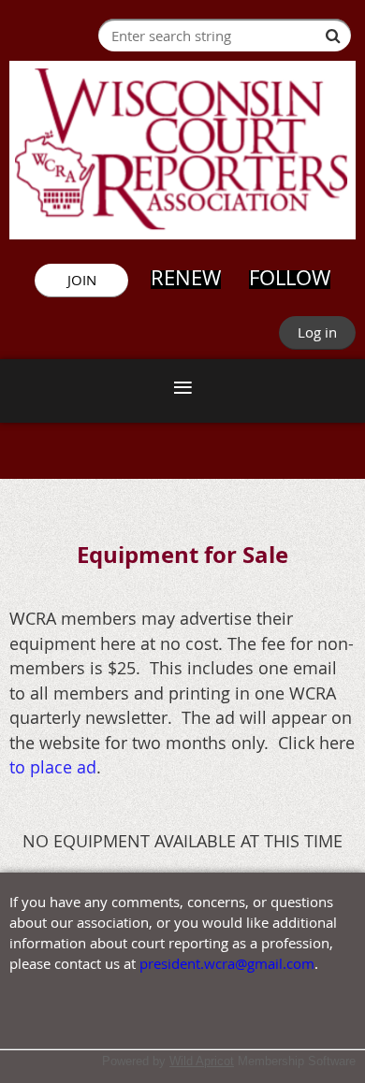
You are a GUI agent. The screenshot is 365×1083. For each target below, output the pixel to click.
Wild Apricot (201, 1061)
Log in (317, 332)
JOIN (81, 279)
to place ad (52, 767)
